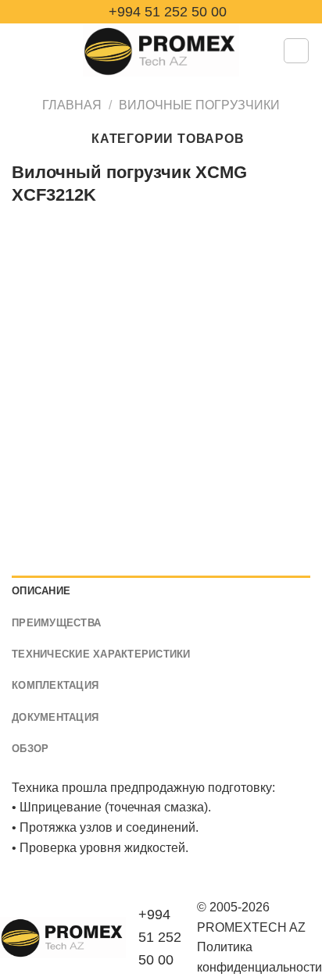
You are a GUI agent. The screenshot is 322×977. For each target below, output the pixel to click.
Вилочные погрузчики (199, 105)
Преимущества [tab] (56, 623)
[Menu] (21, 50)
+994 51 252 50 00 (166, 12)
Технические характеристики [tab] (101, 654)
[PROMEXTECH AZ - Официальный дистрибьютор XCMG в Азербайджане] (161, 51)
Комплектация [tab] (55, 685)
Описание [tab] (41, 591)
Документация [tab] (55, 717)
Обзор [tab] (30, 748)
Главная (72, 105)
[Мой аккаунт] (296, 50)
